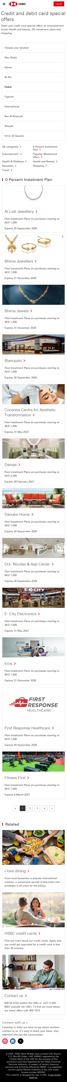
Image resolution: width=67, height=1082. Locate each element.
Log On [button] (59, 4)
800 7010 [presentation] (34, 1010)
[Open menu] (5, 4)
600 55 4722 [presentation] (12, 1003)
